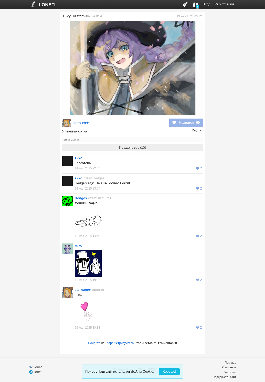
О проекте (229, 367)
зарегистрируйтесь (120, 343)
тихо (78, 158)
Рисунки (76, 16)
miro (78, 246)
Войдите (94, 343)
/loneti (38, 367)
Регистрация (224, 4)
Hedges (98, 178)
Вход (206, 4)
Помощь (230, 362)
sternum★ (80, 123)
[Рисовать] (185, 4)
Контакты (230, 372)
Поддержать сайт (224, 376)
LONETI (47, 4)
